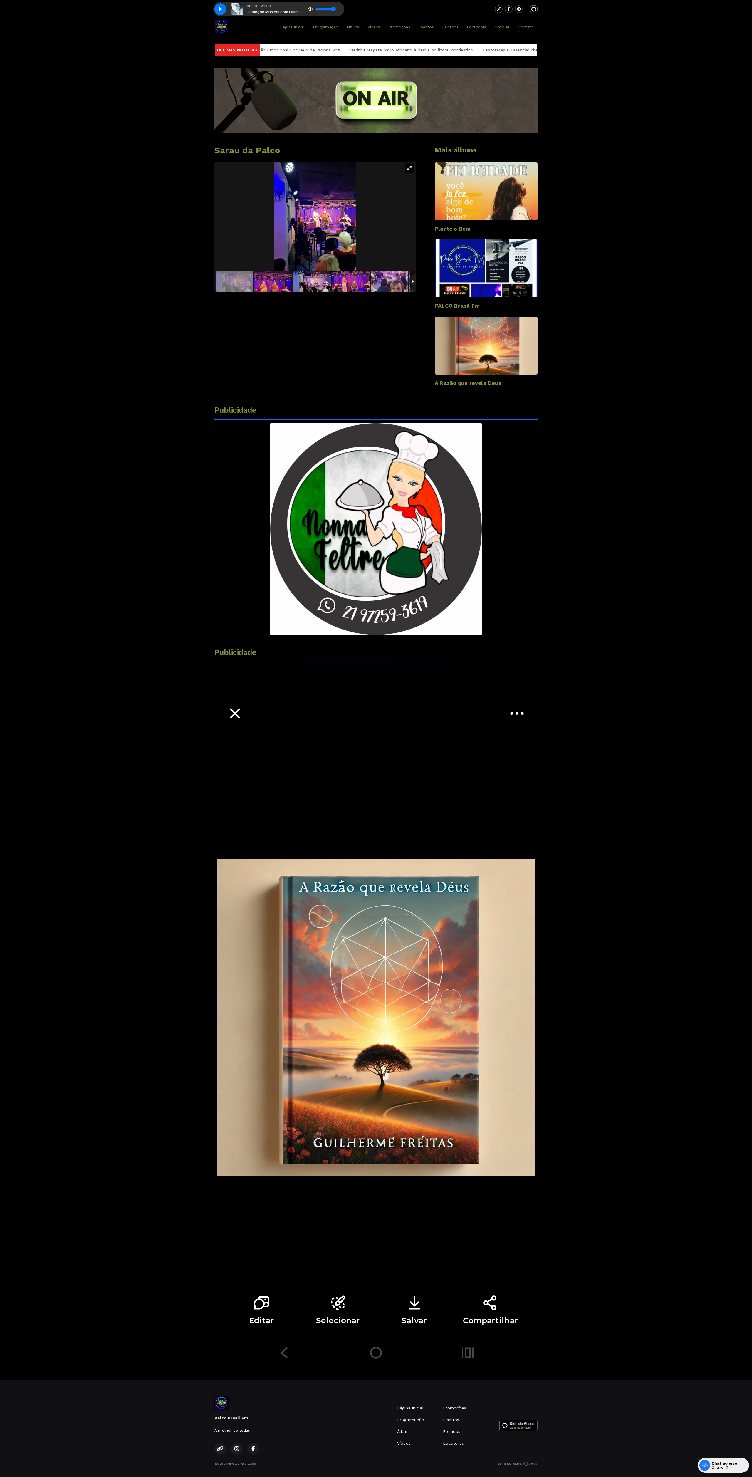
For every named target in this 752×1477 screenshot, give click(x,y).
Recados (450, 27)
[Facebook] (509, 9)
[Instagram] (519, 9)
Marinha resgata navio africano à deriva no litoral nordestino (305, 50)
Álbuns (352, 27)
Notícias (502, 27)
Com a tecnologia (509, 1463)
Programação (325, 27)
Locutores (476, 27)
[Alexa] (534, 9)
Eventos (426, 27)
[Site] (499, 9)
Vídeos (373, 27)
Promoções (399, 27)
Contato (525, 27)
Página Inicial (292, 27)
